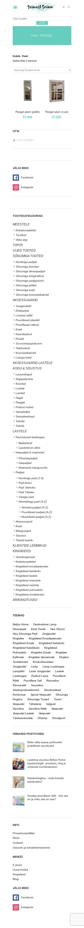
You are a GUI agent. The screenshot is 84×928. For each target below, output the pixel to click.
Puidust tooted (24, 407)
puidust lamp (39, 675)
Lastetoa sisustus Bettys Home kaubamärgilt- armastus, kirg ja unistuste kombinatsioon (46, 763)
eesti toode (38, 629)
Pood (25, 56)
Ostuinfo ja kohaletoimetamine (31, 847)
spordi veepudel (40, 694)
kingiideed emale (23, 643)
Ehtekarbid (22, 310)
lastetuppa (20, 675)
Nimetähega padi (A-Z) (33, 501)
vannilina (18, 708)
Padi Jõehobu (27, 487)
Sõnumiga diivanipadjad (30, 271)
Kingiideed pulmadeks (29, 589)
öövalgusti (58, 718)
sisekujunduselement (26, 689)
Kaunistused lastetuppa (30, 437)
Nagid (19, 397)
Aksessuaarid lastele (33, 363)
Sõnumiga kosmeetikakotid (32, 294)
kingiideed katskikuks (26, 647)
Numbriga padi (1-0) (31, 478)
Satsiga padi (26, 496)
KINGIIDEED (22, 551)
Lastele (20, 388)
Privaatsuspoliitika (24, 833)
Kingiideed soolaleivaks (30, 594)
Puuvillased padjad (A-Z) (36, 512)
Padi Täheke (26, 492)
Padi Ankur (25, 482)
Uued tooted (20, 869)
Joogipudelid (23, 306)
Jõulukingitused (25, 557)
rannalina (52, 680)
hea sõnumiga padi (25, 633)
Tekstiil (20, 425)
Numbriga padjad (26, 261)
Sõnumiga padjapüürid (30, 280)
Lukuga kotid (23, 357)
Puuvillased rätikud (27, 324)
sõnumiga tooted (38, 699)
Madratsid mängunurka (33, 467)
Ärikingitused (25, 599)
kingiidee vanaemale (42, 657)
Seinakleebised (25, 416)
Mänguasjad (23, 530)
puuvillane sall (33, 680)
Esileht (16, 56)
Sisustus (21, 535)
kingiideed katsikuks (51, 643)
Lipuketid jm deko (29, 447)
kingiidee (18, 638)
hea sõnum (57, 629)
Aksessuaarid (25, 300)
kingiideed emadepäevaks (45, 638)
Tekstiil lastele (24, 540)
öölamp (42, 718)
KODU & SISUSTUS (27, 368)
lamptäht (18, 671)
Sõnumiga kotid (25, 290)
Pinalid (20, 338)
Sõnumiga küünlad (27, 266)
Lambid (20, 393)
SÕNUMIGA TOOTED (28, 256)
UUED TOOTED (24, 250)
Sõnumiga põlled (26, 285)
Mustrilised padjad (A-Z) (36, 516)
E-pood (17, 865)
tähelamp (35, 704)
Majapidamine (24, 379)
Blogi (16, 879)
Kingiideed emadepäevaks (32, 566)
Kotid (19, 329)
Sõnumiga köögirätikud (30, 276)
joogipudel (48, 633)
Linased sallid (24, 315)
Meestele (21, 224)
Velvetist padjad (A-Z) (34, 507)
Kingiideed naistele (27, 585)
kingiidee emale (41, 652)
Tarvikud (21, 235)
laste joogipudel (39, 671)
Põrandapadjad (28, 458)
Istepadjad (25, 462)
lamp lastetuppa (53, 666)
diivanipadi (19, 629)
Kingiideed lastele (26, 575)
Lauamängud (24, 374)
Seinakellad (23, 411)
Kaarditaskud (24, 334)
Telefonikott (23, 348)
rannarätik (19, 685)
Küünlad (21, 383)
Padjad (20, 472)
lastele (59, 671)
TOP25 (18, 245)
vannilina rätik (38, 708)
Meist (16, 837)
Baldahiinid (25, 443)
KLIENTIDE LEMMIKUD (29, 545)
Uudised (18, 842)
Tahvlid (20, 421)
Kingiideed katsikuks (28, 571)
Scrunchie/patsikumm (29, 343)
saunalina (37, 685)
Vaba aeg (21, 239)
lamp (34, 666)
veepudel (57, 708)
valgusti (51, 704)
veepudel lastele (23, 713)
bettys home (21, 624)
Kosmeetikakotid (26, 352)
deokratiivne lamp (44, 624)
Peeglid (20, 402)
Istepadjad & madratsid (30, 452)
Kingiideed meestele (28, 580)
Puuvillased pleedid (27, 320)
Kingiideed (19, 874)
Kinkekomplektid (26, 230)
